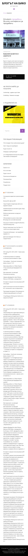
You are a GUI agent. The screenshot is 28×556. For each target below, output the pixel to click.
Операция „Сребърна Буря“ (10, 151)
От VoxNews (9, 305)
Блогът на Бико (14, 3)
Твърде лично (6, 51)
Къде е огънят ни (7, 148)
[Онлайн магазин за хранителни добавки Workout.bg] (14, 114)
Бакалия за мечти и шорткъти (11, 55)
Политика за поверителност (14, 549)
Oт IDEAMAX (9, 192)
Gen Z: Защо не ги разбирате (10, 146)
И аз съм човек (7, 170)
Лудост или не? (7, 173)
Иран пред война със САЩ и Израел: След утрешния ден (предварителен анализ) (12, 267)
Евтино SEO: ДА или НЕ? (9, 201)
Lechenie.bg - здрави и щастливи (11, 92)
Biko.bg (4, 13)
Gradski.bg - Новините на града (11, 95)
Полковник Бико (7, 179)
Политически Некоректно (9, 176)
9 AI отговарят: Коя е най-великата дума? (13, 143)
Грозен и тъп (6, 167)
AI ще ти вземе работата (11, 76)
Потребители (6, 182)
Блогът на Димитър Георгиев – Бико (19, 548)
